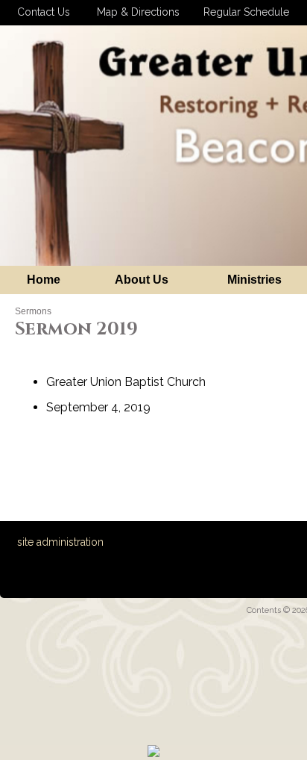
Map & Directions (135, 12)
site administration (60, 542)
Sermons (33, 311)
